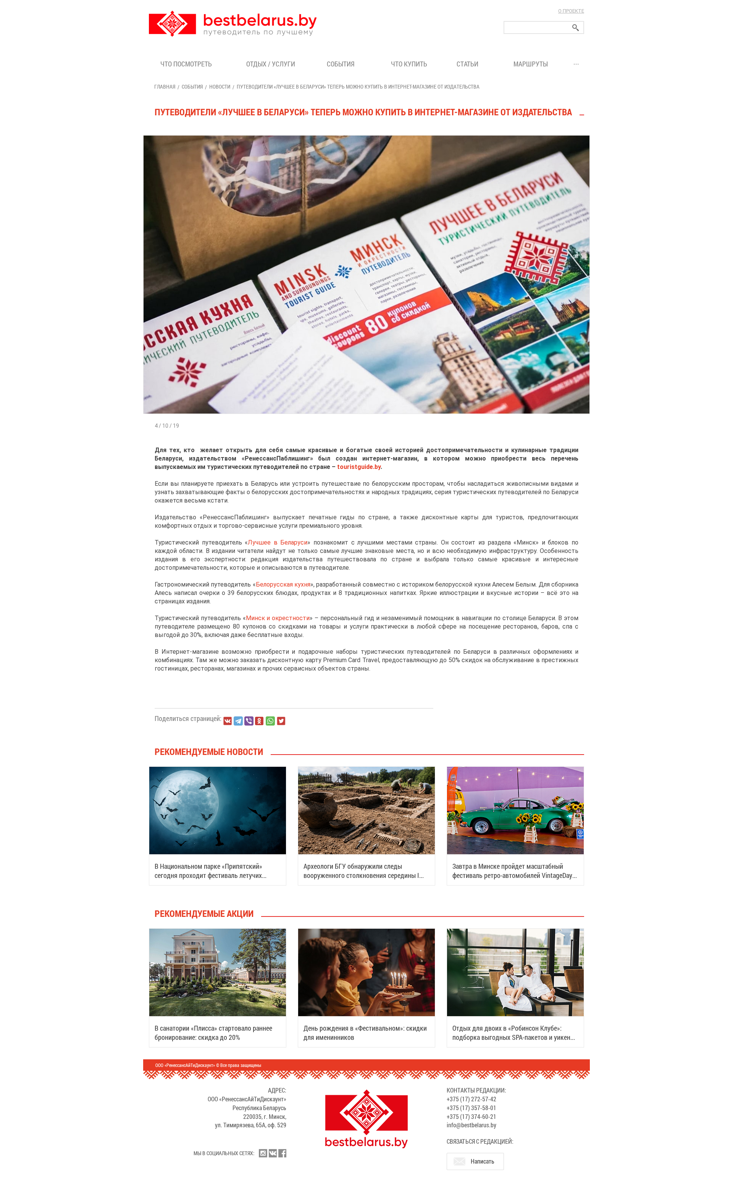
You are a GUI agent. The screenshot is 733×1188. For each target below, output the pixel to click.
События (342, 63)
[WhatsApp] (270, 721)
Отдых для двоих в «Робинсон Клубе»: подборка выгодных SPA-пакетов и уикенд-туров (514, 1037)
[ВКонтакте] (227, 721)
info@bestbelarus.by (471, 1125)
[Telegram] (238, 721)
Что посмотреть (186, 63)
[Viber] (248, 721)
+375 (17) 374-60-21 (471, 1116)
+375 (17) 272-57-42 (471, 1099)
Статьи (469, 63)
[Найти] (575, 27)
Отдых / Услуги (270, 63)
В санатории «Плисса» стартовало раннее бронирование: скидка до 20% (213, 1032)
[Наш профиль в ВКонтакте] (272, 1153)
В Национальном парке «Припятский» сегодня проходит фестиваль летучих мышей (208, 875)
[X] (281, 721)
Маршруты (530, 63)
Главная (164, 86)
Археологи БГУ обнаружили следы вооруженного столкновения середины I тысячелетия (361, 875)
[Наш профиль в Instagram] (263, 1153)
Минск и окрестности (278, 618)
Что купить (409, 63)
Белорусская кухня (283, 584)
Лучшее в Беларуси (277, 542)
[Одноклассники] (259, 721)
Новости (219, 86)
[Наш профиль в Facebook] (282, 1153)
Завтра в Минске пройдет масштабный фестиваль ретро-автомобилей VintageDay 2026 (512, 875)
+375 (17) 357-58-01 (471, 1108)
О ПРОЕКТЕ (571, 11)
